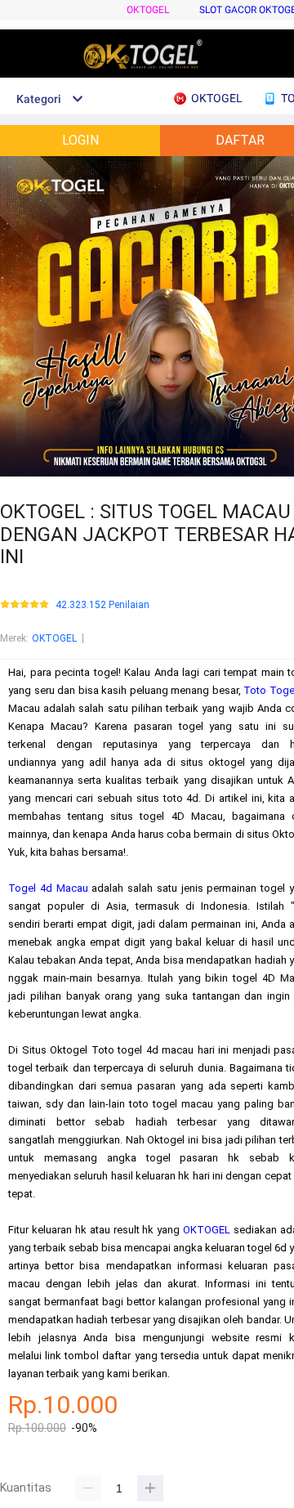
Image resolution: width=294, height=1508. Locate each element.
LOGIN (80, 140)
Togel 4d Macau (48, 888)
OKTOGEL (148, 10)
